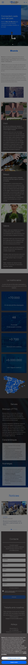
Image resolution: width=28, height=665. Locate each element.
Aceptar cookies (14, 662)
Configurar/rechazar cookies (14, 658)
